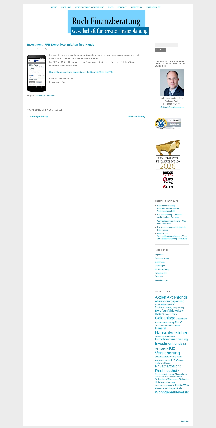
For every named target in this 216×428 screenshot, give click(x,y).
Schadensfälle (161, 273)
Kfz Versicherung (167, 350)
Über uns (66, 7)
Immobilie (171, 336)
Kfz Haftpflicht (161, 349)
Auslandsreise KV (165, 304)
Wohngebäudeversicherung (177, 392)
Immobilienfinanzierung (171, 339)
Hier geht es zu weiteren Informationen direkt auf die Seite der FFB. (81, 72)
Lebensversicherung (165, 356)
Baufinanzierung (162, 258)
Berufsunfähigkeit (167, 310)
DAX (158, 314)
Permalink (51, 96)
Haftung (177, 325)
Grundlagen (160, 266)
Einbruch (166, 314)
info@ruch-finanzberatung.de (172, 107)
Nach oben (185, 421)
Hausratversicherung (175, 332)
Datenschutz (153, 7)
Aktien (160, 297)
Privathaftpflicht (168, 366)
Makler (179, 357)
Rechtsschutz (167, 370)
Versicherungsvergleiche (89, 7)
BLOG (110, 7)
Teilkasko (184, 379)
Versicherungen (161, 280)
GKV (178, 322)
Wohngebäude (173, 388)
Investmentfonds (168, 343)
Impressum (136, 7)
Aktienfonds (177, 297)
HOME (54, 7)
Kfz (184, 344)
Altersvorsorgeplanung (169, 301)
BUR (182, 311)
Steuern (175, 380)
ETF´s (174, 314)
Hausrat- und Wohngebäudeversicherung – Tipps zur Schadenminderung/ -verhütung (172, 236)
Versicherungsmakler (163, 385)
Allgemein (159, 255)
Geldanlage (40, 96)
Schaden (178, 376)
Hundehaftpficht (161, 336)
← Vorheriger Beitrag (37, 116)
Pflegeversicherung (163, 360)
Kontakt (122, 7)
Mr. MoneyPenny (162, 269)
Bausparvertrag (178, 308)
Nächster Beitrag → (138, 116)
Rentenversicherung (164, 374)
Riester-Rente (181, 374)
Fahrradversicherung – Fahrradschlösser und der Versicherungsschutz (168, 208)
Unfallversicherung (165, 382)
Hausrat (160, 328)
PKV (174, 360)
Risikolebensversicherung (164, 377)
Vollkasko (178, 385)
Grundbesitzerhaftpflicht (164, 325)
